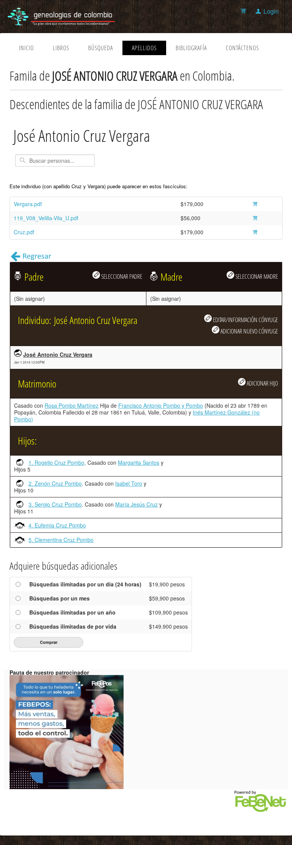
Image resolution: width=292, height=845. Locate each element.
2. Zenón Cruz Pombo (55, 483)
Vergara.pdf (28, 204)
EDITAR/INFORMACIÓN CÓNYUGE (245, 320)
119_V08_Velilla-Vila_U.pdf (46, 218)
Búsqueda (100, 48)
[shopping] (244, 11)
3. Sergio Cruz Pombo (55, 504)
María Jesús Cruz (136, 504)
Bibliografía (191, 48)
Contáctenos (242, 48)
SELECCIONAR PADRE (121, 276)
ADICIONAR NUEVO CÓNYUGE (248, 331)
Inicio (26, 48)
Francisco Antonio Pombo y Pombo (160, 405)
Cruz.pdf (24, 232)
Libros (61, 48)
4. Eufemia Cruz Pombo (57, 525)
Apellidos (144, 48)
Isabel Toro (128, 483)
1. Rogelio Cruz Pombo (56, 462)
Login (271, 11)
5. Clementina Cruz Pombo (61, 539)
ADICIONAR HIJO (262, 383)
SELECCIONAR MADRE (256, 276)
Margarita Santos (138, 462)
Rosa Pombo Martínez (71, 405)
